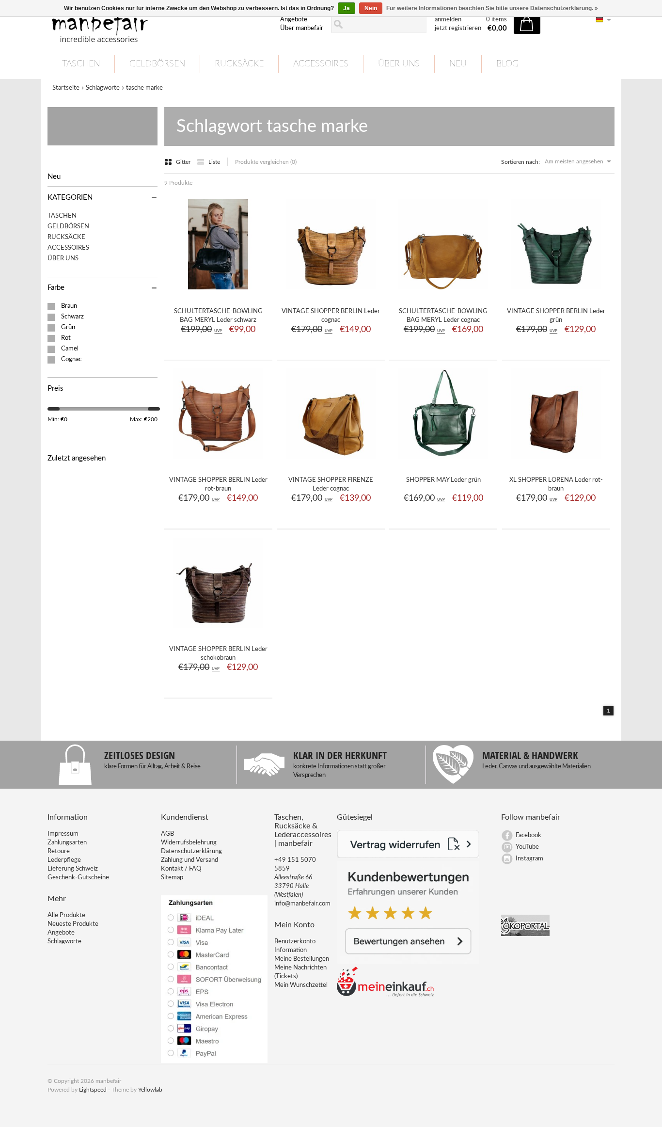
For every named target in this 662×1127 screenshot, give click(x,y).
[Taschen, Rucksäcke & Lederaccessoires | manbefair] (157, 24)
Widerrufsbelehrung (189, 843)
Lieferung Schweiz (72, 869)
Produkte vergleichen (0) (266, 162)
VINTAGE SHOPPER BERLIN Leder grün (556, 315)
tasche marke (144, 88)
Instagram (529, 859)
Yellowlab (150, 1090)
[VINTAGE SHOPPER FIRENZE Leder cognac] (331, 462)
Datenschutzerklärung (191, 851)
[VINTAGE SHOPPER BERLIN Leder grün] (556, 293)
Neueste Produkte (72, 924)
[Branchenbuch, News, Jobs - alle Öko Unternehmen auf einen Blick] (525, 934)
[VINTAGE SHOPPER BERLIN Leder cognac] (331, 293)
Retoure (58, 851)
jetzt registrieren (458, 28)
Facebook (528, 835)
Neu (458, 64)
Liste (214, 162)
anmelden (448, 19)
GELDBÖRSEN (157, 64)
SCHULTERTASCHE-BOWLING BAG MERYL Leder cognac (443, 315)
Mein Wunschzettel (301, 985)
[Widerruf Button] (408, 856)
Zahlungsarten (67, 843)
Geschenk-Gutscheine (78, 877)
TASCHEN (81, 64)
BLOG (507, 64)
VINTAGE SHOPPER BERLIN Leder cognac (331, 315)
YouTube (527, 847)
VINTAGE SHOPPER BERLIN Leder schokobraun (218, 653)
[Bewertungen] (408, 962)
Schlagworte (103, 88)
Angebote (293, 19)
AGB (167, 834)
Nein (370, 8)
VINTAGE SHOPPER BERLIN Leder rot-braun (218, 484)
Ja (346, 8)
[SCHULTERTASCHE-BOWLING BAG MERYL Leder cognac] (443, 293)
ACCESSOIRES (320, 64)
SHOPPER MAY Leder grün (443, 480)
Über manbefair (301, 28)
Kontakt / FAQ (181, 869)
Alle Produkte (66, 915)
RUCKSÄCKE (239, 64)
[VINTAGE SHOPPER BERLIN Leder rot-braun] (218, 462)
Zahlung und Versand (189, 860)
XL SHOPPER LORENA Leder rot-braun (556, 484)
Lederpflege (64, 860)
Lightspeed (93, 1090)
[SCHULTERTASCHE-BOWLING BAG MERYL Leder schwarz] (218, 293)
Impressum (63, 834)
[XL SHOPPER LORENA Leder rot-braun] (556, 462)
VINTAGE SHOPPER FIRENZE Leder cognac (330, 484)
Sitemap (172, 877)
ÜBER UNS (399, 64)
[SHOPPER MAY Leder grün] (443, 462)
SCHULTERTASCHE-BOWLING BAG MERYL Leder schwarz (218, 315)
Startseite (65, 88)
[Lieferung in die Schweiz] (385, 995)
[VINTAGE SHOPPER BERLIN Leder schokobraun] (218, 631)
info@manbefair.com (302, 904)
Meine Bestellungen (301, 959)
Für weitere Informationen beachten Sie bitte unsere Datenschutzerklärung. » (492, 8)
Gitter (184, 162)
